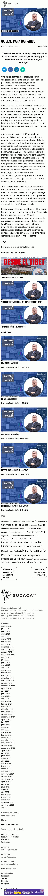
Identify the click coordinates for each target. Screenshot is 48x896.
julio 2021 (5, 784)
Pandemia (18, 551)
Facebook (5, 876)
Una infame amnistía (9, 363)
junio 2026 (5, 631)
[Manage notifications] (42, 891)
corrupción (33, 525)
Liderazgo (14, 546)
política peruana (32, 555)
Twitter (4, 878)
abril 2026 (5, 636)
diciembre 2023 (7, 709)
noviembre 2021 (7, 774)
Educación (13, 533)
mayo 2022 (5, 758)
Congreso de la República (14, 524)
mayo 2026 (5, 634)
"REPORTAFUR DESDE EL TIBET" (12, 278)
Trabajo (14, 562)
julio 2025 (5, 660)
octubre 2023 (6, 714)
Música (4, 551)
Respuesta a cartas (8, 868)
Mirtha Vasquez (36, 546)
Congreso (41, 521)
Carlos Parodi (25, 522)
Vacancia (20, 562)
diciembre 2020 (7, 802)
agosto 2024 (6, 688)
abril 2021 (5, 792)
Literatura (25, 546)
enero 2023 (5, 737)
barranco (5, 247)
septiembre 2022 (8, 748)
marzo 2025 (6, 670)
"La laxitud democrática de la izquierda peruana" (21, 302)
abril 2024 (5, 698)
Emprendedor (6, 536)
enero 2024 (5, 706)
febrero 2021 (6, 797)
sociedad (5, 562)
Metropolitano (17, 247)
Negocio (10, 551)
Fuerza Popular (30, 539)
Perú (4, 555)
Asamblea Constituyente (10, 521)
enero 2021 (5, 800)
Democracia (12, 529)
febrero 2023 (6, 735)
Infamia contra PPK (9, 399)
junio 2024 (5, 693)
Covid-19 (41, 525)
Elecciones (21, 532)
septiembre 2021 (8, 779)
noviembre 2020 (7, 805)
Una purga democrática (10, 435)
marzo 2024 (6, 701)
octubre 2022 (6, 745)
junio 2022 (5, 756)
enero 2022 (5, 768)
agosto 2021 (6, 781)
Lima (19, 546)
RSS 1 (3, 888)
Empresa (29, 535)
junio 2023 (5, 724)
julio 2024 (5, 691)
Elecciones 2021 (35, 532)
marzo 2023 (6, 732)
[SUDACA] (10, 4)
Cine (32, 521)
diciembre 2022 (7, 740)
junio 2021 (5, 787)
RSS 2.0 (9, 888)
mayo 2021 (5, 789)
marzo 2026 (6, 639)
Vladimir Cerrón (33, 562)
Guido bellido (20, 542)
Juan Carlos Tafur (12, 47)
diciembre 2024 (7, 678)
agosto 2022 (6, 750)
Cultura (4, 529)
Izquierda (30, 542)
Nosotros (5, 839)
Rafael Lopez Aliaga (29, 559)
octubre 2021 (6, 776)
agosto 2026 (6, 626)
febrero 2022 (6, 766)
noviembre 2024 (7, 680)
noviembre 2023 (7, 711)
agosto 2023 (6, 719)
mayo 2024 (5, 696)
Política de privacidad (9, 834)
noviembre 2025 (7, 649)
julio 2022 (5, 753)
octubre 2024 (6, 683)
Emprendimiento (18, 536)
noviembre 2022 (7, 743)
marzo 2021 (6, 794)
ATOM (15, 888)
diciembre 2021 (7, 771)
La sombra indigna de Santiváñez (14, 506)
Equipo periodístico (9, 824)
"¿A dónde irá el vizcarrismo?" (13, 327)
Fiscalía (22, 539)
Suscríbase (5, 842)
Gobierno (7, 542)
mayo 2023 (5, 727)
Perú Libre (13, 555)
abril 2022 (5, 761)
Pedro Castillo (34, 550)
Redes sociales (42, 559)
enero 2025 (5, 675)
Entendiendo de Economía (10, 539)
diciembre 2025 (7, 647)
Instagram (5, 883)
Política (21, 555)
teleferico (29, 247)
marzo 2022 (6, 763)
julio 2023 (5, 722)
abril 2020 (5, 807)
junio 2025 (5, 662)
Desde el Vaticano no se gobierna (14, 470)
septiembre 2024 (8, 686)
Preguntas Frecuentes (10, 837)
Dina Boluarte (32, 528)
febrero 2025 (6, 673)
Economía (5, 532)
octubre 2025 (6, 652)
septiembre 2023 (8, 717)
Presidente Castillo (11, 558)
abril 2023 (5, 730)
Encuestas (36, 536)
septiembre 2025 (8, 654)
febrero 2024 (6, 704)
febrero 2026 (6, 641)
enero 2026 (5, 644)
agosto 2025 (6, 657)
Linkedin (4, 881)
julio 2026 (5, 628)
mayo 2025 (5, 665)
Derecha (20, 529)
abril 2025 (5, 667)
